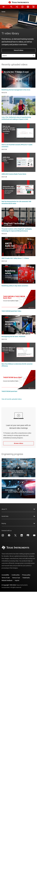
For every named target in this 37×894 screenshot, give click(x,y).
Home (3, 11)
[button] (3, 7)
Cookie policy (16, 575)
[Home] (18, 2)
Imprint (17, 580)
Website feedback (7, 580)
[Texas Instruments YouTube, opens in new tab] (34, 536)
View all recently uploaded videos (12, 399)
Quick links (5, 516)
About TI (4, 509)
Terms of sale (6, 577)
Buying (4, 523)
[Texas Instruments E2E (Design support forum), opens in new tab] (28, 536)
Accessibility (5, 575)
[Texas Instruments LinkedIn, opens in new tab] (21, 536)
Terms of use (16, 577)
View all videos (18, 50)
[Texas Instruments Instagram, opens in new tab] (3, 536)
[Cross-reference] (17, 7)
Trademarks (26, 577)
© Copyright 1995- (9, 585)
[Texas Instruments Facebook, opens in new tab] (9, 536)
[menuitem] (11, 7)
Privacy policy (26, 575)
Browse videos (18, 443)
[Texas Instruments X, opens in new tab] (15, 536)
